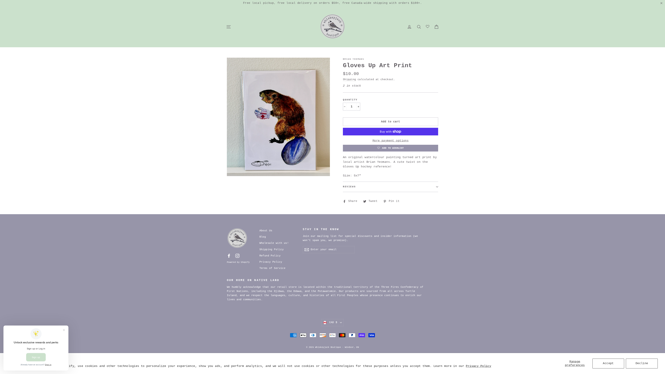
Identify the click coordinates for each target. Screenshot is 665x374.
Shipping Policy (271, 249)
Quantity (350, 100)
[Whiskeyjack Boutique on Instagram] (237, 255)
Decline (642, 363)
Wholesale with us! (274, 243)
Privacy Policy (478, 366)
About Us (265, 230)
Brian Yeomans (353, 59)
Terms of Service (272, 268)
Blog (262, 236)
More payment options (391, 140)
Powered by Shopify (238, 262)
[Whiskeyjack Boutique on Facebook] (229, 255)
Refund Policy (270, 255)
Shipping (349, 79)
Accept (608, 363)
